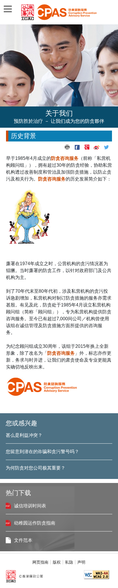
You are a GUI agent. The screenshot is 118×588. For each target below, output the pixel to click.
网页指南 (40, 562)
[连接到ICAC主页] (27, 11)
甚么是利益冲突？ (24, 435)
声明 (81, 562)
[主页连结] (66, 11)
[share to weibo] (96, 147)
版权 (57, 562)
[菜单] (7, 7)
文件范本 (23, 540)
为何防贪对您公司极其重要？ (35, 468)
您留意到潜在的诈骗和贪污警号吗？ (42, 451)
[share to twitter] (106, 147)
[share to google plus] (87, 147)
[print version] (67, 147)
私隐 (69, 562)
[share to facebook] (77, 147)
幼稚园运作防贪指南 (34, 523)
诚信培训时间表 (30, 505)
